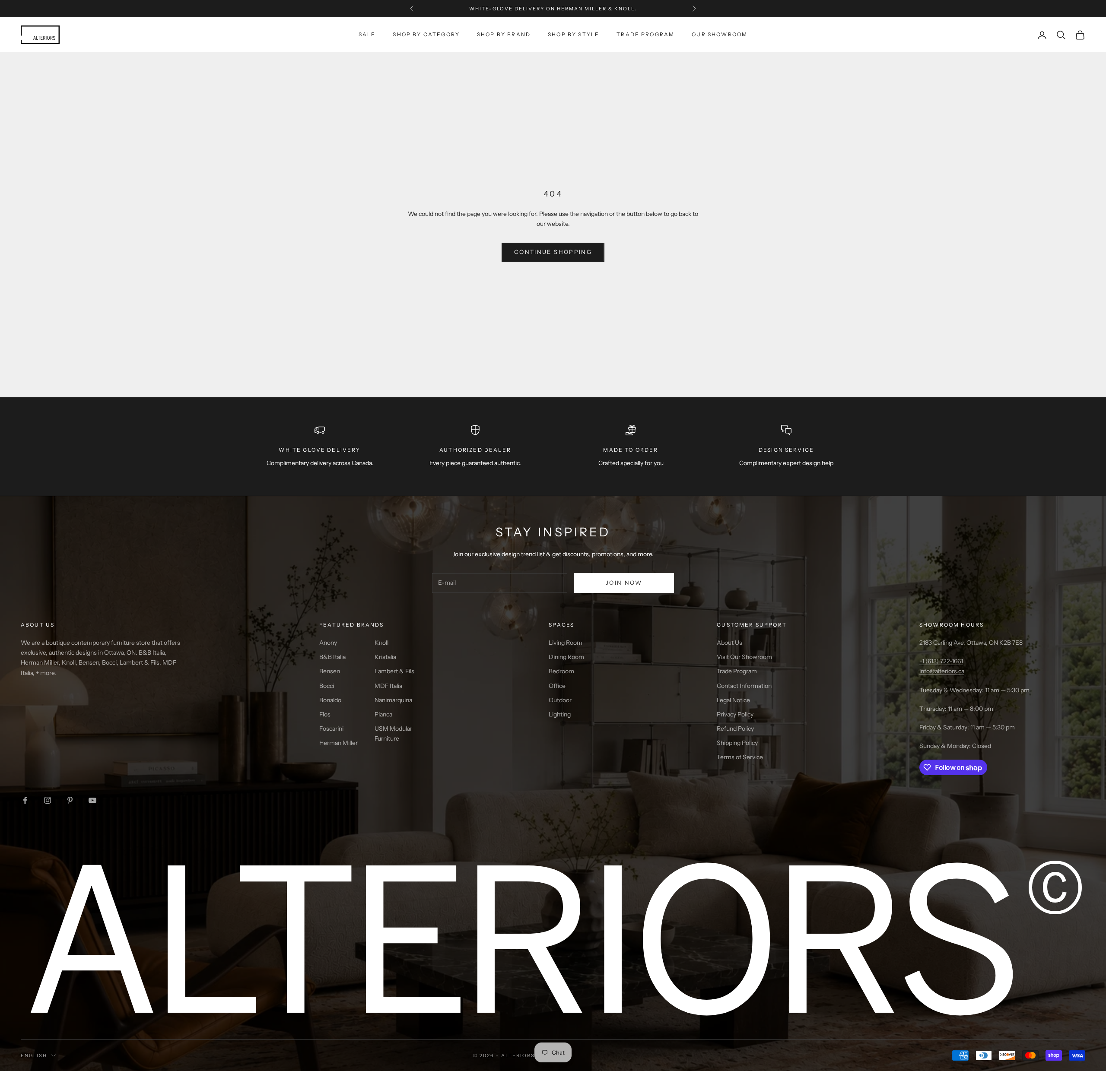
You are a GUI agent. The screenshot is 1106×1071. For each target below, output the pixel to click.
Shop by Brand (504, 34)
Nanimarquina (393, 700)
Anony (328, 642)
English (34, 1055)
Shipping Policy (737, 743)
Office (557, 686)
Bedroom (561, 671)
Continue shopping (553, 251)
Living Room (565, 642)
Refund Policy (735, 728)
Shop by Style (573, 34)
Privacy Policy (735, 714)
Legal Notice (733, 700)
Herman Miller (338, 743)
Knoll (381, 642)
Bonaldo (330, 700)
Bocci (326, 686)
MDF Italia (388, 686)
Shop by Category (426, 34)
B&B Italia (332, 657)
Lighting (560, 714)
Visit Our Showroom (744, 657)
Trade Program (645, 34)
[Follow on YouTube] (92, 800)
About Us (729, 642)
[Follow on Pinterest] (70, 800)
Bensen (329, 671)
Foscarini (331, 728)
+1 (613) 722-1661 (941, 661)
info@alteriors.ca (941, 671)
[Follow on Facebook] (25, 800)
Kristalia (385, 657)
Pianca (383, 714)
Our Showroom (719, 34)
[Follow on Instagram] (47, 800)
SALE (367, 34)
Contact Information (744, 686)
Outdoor (560, 700)
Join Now (624, 582)
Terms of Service (740, 757)
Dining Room (566, 657)
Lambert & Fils (394, 671)
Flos (325, 714)
